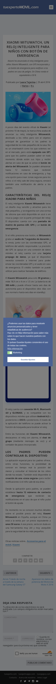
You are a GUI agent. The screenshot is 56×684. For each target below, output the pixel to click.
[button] (9, 352)
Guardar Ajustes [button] (28, 360)
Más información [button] (15, 349)
